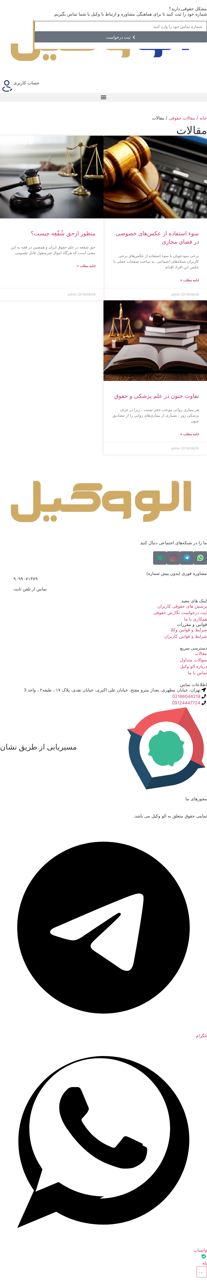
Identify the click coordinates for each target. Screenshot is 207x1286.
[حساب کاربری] (6, 86)
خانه (203, 118)
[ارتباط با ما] (201, 1271)
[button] (103, 97)
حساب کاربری (26, 82)
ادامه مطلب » (189, 280)
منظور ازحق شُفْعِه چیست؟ (63, 233)
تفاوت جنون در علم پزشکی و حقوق (156, 395)
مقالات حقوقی (182, 118)
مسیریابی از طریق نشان (38, 746)
